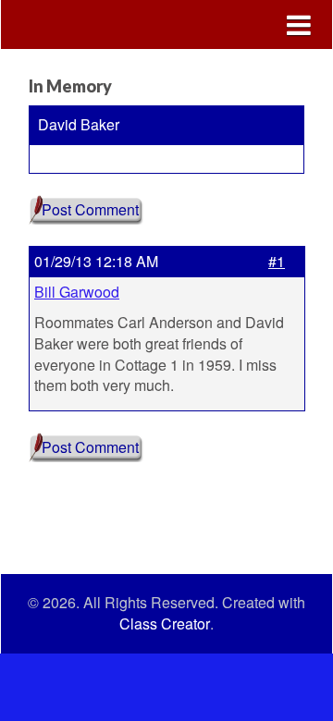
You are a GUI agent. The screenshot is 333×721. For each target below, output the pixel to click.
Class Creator (164, 624)
